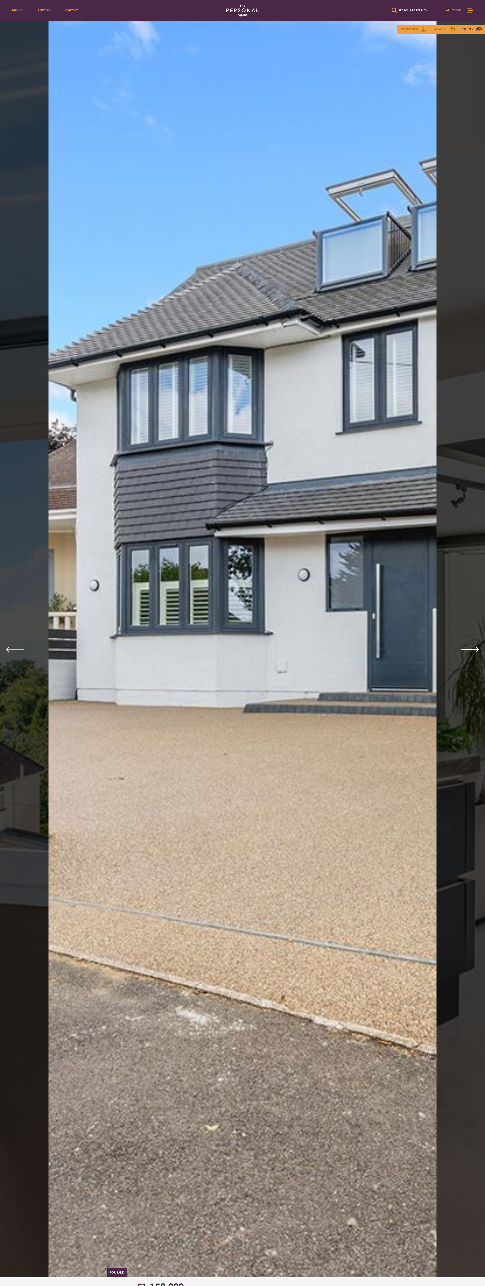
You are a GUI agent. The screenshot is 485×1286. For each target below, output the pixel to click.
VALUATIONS (453, 10)
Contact (71, 10)
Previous (15, 649)
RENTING (44, 10)
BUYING (17, 10)
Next (470, 649)
